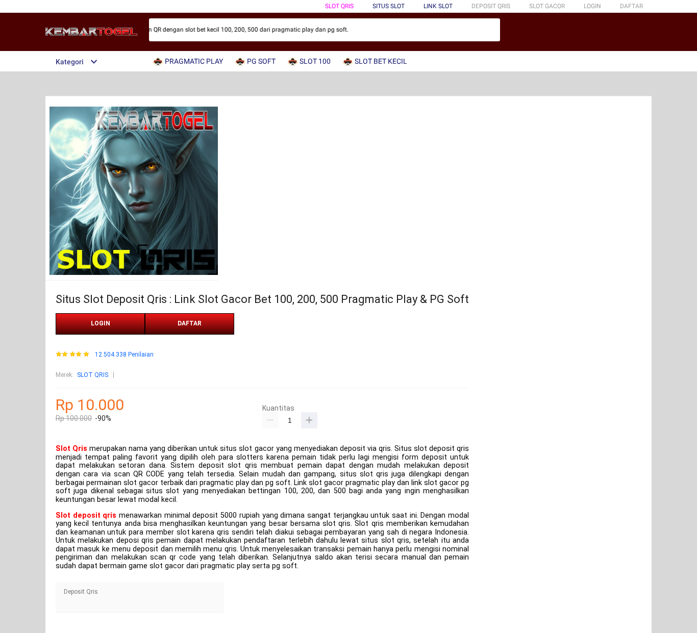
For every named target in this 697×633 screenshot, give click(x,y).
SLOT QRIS (339, 6)
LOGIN (592, 6)
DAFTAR (631, 6)
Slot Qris (71, 448)
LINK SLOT (438, 6)
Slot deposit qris (86, 515)
